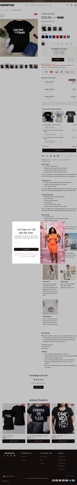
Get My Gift (26, 249)
